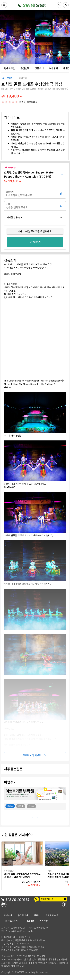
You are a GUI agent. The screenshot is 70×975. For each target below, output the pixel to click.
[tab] (9, 68)
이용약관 (43, 920)
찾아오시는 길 (52, 915)
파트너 (37, 915)
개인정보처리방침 (12, 920)
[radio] (2, 102)
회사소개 (8, 915)
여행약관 (30, 920)
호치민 (10, 78)
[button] (35, 217)
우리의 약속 (23, 915)
